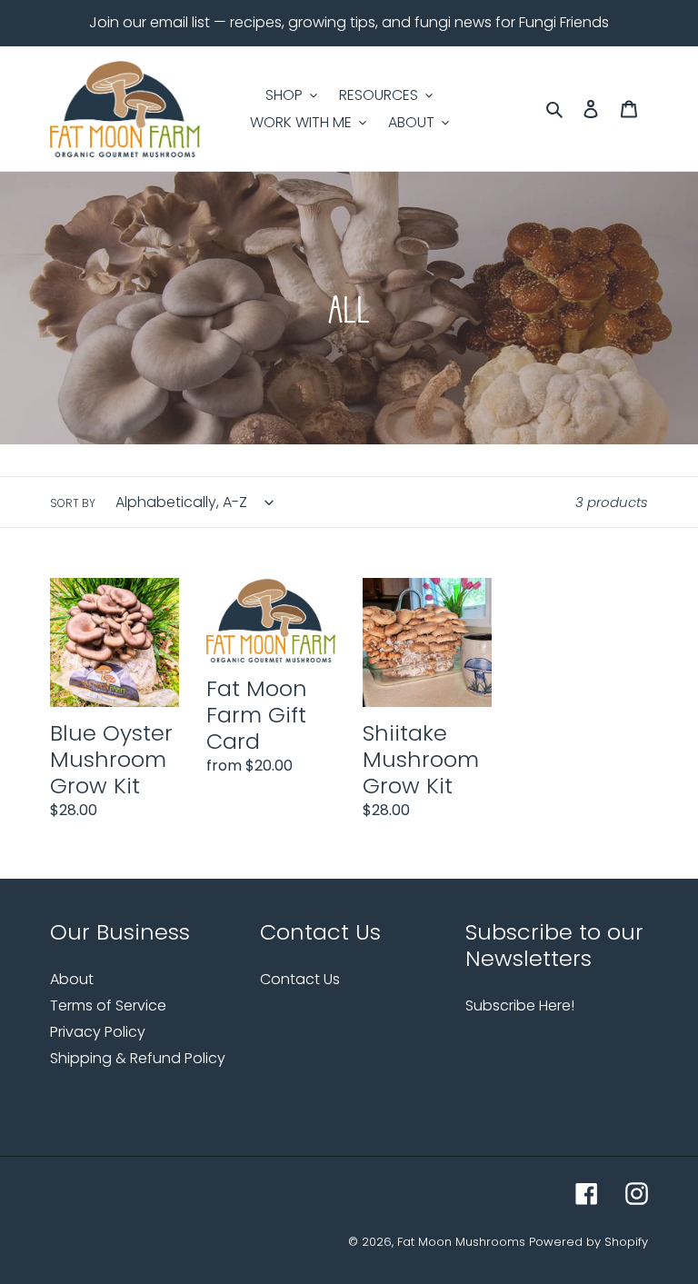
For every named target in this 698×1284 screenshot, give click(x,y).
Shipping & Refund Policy (137, 1058)
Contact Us (300, 979)
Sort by (72, 503)
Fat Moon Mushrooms (461, 1241)
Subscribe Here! (519, 1005)
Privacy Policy (97, 1031)
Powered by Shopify (588, 1241)
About (72, 979)
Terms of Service (108, 1005)
